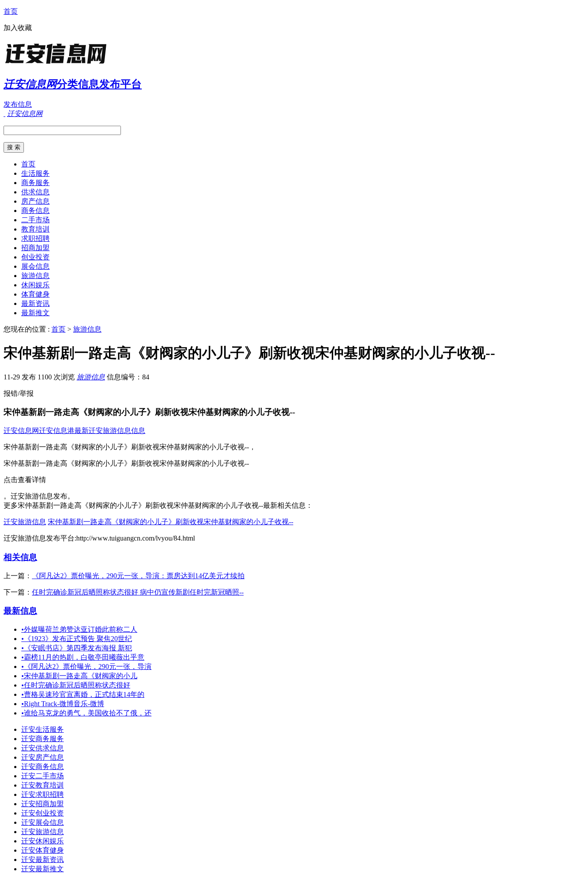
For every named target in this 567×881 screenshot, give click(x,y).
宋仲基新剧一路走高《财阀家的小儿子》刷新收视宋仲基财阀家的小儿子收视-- (170, 522)
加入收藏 (18, 27)
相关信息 (20, 557)
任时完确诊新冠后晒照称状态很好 (75, 685)
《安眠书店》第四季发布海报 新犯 (76, 648)
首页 (11, 11)
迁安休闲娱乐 (42, 841)
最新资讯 (35, 303)
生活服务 (35, 173)
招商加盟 (35, 247)
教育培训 (35, 229)
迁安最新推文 (42, 869)
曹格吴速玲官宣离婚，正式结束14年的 (82, 694)
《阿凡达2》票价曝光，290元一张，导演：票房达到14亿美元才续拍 (138, 576)
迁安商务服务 (42, 738)
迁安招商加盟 (42, 804)
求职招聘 (35, 238)
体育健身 (35, 294)
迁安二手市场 (42, 776)
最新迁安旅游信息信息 (109, 430)
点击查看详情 (25, 479)
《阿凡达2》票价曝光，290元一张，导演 (86, 666)
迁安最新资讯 (42, 859)
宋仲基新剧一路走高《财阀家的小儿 (79, 676)
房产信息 (35, 201)
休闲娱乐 (35, 285)
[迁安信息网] (59, 64)
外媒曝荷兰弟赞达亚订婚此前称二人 (79, 629)
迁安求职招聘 (42, 794)
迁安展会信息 (42, 822)
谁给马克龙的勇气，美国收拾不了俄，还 (86, 713)
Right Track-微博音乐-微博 (62, 703)
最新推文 (35, 313)
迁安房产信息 (42, 757)
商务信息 (35, 210)
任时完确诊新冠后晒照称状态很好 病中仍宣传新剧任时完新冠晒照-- (138, 592)
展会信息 (35, 266)
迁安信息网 (21, 430)
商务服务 (35, 182)
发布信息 (18, 104)
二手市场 (35, 220)
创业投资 (35, 257)
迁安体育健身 (42, 850)
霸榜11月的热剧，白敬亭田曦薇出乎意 (82, 657)
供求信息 (35, 192)
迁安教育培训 (42, 785)
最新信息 (20, 610)
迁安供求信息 (42, 748)
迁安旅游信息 (25, 522)
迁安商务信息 (42, 766)
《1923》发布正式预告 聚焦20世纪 (76, 638)
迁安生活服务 (42, 729)
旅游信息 (35, 275)
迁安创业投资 (42, 813)
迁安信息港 (56, 430)
